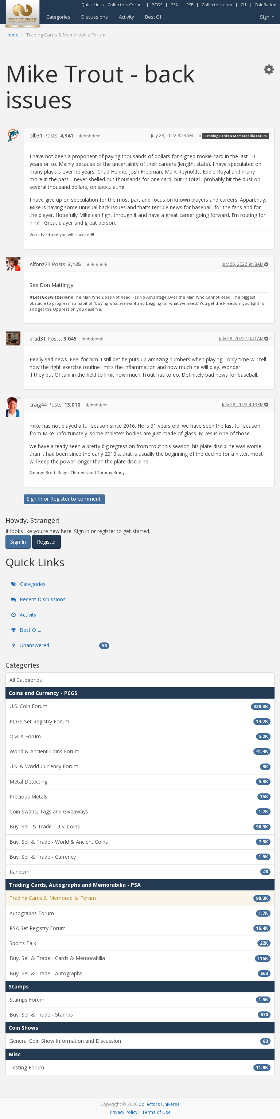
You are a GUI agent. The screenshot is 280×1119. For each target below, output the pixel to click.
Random (138, 871)
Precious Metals (138, 796)
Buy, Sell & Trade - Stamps (138, 1014)
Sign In (267, 16)
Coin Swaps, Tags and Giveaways (138, 811)
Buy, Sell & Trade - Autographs (138, 973)
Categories (58, 16)
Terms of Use (156, 1112)
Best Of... (155, 16)
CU (243, 4)
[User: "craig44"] (13, 406)
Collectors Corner (125, 4)
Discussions (94, 16)
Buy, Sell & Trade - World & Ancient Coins (138, 841)
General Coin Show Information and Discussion (138, 1040)
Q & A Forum (138, 736)
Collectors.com (217, 4)
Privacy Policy (123, 1112)
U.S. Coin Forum (138, 706)
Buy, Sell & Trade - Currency (138, 856)
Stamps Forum (138, 999)
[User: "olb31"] (13, 135)
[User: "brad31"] (13, 338)
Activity (126, 16)
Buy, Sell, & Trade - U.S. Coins (138, 826)
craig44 (38, 404)
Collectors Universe (159, 1104)
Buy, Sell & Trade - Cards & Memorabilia (138, 958)
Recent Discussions (42, 599)
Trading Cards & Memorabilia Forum (236, 135)
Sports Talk (138, 943)
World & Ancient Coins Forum (138, 751)
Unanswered (62, 645)
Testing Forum (138, 1067)
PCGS (157, 4)
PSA (174, 4)
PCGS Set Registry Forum (138, 721)
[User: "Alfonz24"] (13, 264)
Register (60, 498)
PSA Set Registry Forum (138, 928)
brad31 (38, 338)
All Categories (25, 679)
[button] (269, 69)
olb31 (36, 135)
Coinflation (265, 4)
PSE (189, 4)
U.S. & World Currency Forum (138, 766)
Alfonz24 (40, 264)
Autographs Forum (138, 913)
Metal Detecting (138, 781)
